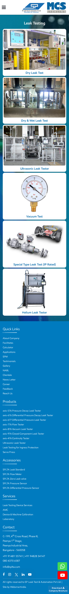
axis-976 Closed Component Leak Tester (23, 433)
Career (6, 384)
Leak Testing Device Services (17, 505)
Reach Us (8, 393)
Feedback (8, 388)
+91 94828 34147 (35, 556)
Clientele (7, 375)
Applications (9, 352)
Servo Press (9, 452)
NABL (6, 370)
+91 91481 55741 (13, 556)
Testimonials (9, 361)
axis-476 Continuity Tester (16, 438)
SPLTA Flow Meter (12, 474)
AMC (5, 509)
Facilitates (8, 342)
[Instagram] (9, 574)
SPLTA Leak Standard (14, 469)
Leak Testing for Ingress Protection (20, 447)
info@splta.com (11, 566)
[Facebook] (4, 574)
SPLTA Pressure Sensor (15, 483)
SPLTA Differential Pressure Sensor (21, 488)
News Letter (9, 379)
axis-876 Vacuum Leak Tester (18, 429)
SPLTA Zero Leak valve (14, 478)
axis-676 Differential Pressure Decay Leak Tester (28, 415)
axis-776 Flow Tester (13, 424)
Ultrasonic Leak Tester (14, 442)
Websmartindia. (18, 587)
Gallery (6, 365)
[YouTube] (29, 574)
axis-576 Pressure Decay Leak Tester (22, 410)
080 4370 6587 (11, 560)
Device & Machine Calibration (18, 514)
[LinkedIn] (23, 574)
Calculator (8, 347)
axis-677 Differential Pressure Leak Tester (24, 420)
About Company (11, 338)
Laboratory (8, 519)
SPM (5, 356)
